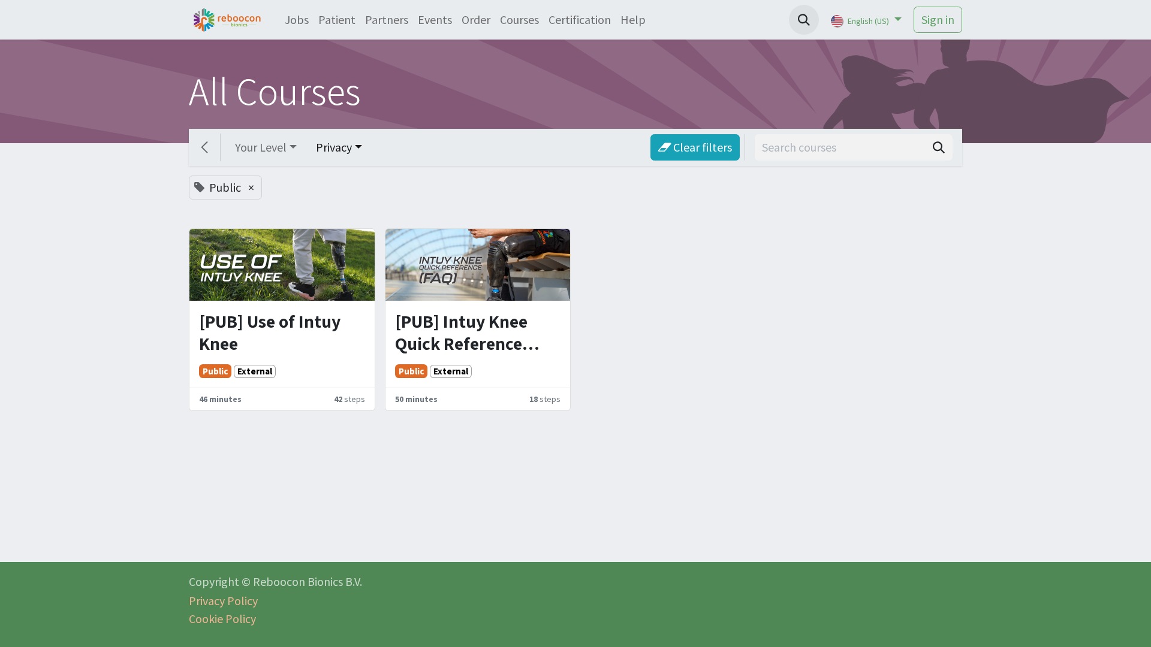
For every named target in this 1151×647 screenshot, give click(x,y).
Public (215, 371)
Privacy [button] (334, 147)
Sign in (937, 19)
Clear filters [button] (701, 147)
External (254, 371)
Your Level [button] (261, 147)
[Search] (939, 147)
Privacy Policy (223, 600)
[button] (804, 20)
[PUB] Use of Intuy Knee (270, 332)
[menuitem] (297, 20)
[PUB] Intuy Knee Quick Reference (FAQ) (461, 332)
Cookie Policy (222, 618)
